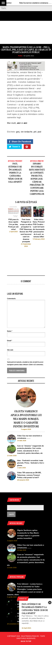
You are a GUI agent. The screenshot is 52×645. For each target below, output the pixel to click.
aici (19, 123)
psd (39, 132)
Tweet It (16, 146)
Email (9, 341)
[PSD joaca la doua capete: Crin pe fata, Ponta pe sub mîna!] (13, 216)
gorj (18, 132)
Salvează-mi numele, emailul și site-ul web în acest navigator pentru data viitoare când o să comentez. (25, 363)
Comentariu (11, 298)
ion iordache (26, 132)
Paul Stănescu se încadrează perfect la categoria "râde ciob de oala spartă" (15, 172)
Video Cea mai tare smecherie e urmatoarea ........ (31, 2)
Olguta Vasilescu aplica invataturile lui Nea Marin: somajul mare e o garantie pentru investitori (26, 418)
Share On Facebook (21, 141)
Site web (10, 350)
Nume (9, 331)
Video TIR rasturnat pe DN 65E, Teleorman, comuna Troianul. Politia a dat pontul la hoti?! (29, 475)
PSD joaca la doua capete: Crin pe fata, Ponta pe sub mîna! (13, 224)
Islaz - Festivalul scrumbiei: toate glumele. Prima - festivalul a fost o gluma (30, 463)
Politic (20, 56)
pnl (35, 132)
